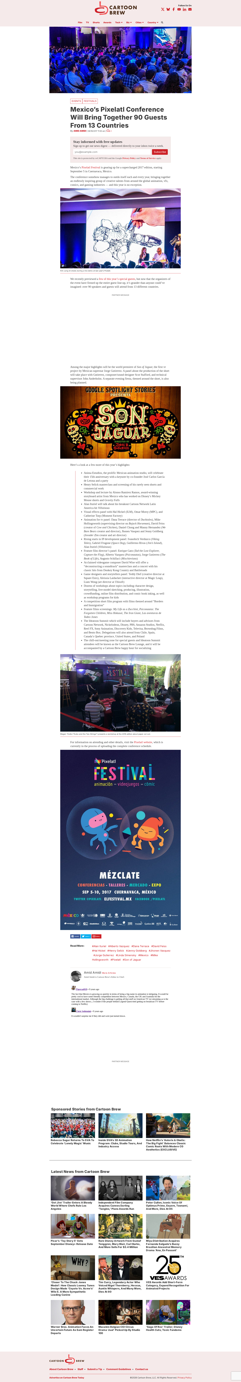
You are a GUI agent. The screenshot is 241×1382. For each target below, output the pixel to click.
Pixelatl (116, 959)
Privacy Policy (129, 158)
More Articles (109, 973)
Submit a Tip (94, 1369)
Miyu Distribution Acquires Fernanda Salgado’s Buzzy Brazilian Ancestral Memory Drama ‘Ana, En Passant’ (164, 1245)
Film (80, 22)
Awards (107, 22)
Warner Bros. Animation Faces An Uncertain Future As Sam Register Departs (72, 1330)
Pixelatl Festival (91, 167)
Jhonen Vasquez (160, 950)
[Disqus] (120, 1019)
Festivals (90, 101)
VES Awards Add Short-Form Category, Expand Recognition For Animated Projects (167, 1285)
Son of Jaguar (132, 959)
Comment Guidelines (118, 1369)
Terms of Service (148, 158)
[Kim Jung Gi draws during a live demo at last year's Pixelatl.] (120, 228)
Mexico (144, 955)
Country (152, 22)
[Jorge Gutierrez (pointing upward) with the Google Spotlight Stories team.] (120, 422)
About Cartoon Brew (61, 1369)
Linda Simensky (126, 955)
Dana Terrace (141, 946)
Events (76, 101)
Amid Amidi (79, 131)
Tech (117, 22)
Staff (80, 1369)
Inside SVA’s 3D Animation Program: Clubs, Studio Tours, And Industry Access (120, 1143)
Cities (139, 22)
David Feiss (160, 946)
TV (87, 22)
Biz (128, 22)
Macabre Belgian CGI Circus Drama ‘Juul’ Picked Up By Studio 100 (119, 1330)
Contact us (141, 1369)
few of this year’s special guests (117, 278)
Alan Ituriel (100, 946)
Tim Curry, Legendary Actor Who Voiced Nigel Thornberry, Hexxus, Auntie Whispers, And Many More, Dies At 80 (120, 1287)
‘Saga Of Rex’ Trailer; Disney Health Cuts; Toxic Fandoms (164, 1328)
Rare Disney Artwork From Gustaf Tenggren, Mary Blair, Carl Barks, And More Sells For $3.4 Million (119, 1244)
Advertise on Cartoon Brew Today (66, 1377)
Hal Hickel (99, 950)
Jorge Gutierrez (104, 955)
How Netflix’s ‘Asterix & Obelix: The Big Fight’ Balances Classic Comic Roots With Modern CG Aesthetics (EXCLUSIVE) (166, 1145)
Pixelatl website (143, 742)
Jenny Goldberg (137, 950)
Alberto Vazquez (119, 946)
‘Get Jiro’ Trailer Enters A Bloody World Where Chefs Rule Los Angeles (71, 1205)
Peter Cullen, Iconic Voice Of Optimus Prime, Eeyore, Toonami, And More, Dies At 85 (167, 1205)
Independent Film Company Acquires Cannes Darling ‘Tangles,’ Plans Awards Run (116, 1205)
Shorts (96, 22)
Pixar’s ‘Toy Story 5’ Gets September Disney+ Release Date (72, 1242)
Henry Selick (116, 950)
